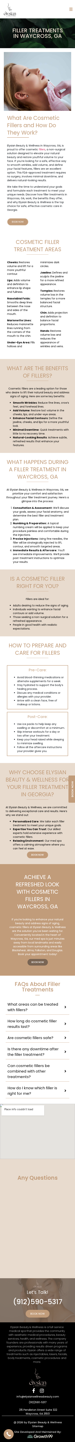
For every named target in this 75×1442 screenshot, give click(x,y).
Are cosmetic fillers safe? (30, 1037)
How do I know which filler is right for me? (32, 1090)
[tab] (38, 1007)
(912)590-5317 (37, 1302)
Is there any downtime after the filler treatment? (33, 1051)
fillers (42, 149)
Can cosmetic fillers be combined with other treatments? (28, 1071)
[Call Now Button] (9, 1434)
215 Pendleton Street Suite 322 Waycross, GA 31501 (37, 1412)
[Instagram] (42, 1390)
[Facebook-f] (33, 1390)
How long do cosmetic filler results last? (32, 1023)
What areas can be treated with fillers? (32, 1007)
